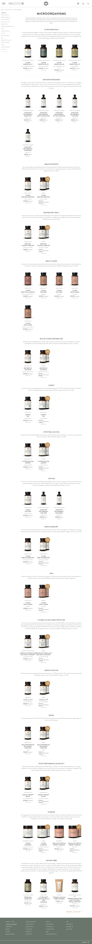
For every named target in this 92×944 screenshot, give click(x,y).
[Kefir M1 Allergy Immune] (28, 232)
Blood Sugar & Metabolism (7, 26)
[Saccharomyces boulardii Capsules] (28, 733)
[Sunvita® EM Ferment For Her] (75, 101)
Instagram (68, 926)
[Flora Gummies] (28, 831)
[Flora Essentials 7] (28, 51)
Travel (2, 44)
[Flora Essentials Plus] (43, 51)
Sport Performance (5, 47)
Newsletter (28, 931)
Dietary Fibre (4, 51)
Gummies (3, 49)
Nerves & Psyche (5, 42)
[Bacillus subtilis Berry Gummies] (59, 831)
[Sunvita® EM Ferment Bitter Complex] (59, 101)
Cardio (2, 28)
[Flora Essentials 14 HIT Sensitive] (75, 51)
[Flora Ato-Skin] (59, 279)
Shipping (8, 931)
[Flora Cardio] (28, 403)
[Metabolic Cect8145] (28, 356)
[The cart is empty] (88, 4)
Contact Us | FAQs (10, 921)
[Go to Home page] (46, 4)
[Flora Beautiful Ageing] (28, 279)
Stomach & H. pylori (6, 40)
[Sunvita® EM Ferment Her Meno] (28, 135)
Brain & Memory (5, 35)
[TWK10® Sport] (28, 783)
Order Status (9, 926)
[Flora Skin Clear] (28, 311)
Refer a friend (49, 924)
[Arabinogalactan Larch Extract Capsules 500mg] (75, 885)
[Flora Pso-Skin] (43, 279)
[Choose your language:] (78, 3)
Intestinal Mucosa (5, 31)
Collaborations (50, 929)
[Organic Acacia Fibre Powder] (59, 885)
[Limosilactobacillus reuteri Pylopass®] (28, 641)
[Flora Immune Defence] (28, 183)
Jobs (67, 921)
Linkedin (68, 929)
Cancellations (29, 924)
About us (48, 921)
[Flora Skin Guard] (75, 279)
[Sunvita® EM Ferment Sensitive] (28, 101)
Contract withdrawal (11, 924)
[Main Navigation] (3, 3)
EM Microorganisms (6, 17)
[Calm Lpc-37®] (28, 688)
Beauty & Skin (4, 24)
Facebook (68, 924)
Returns (8, 929)
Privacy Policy (29, 926)
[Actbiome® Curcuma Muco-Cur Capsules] (43, 885)
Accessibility (29, 934)
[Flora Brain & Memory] (28, 544)
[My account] (83, 3)
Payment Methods (10, 934)
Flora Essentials (5, 15)
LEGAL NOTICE (29, 929)
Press (47, 931)
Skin (2, 37)
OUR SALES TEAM (50, 926)
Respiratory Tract (5, 21)
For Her (3, 33)
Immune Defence (5, 19)
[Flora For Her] (28, 498)
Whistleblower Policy (51, 934)
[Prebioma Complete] (28, 885)
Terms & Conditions (31, 921)
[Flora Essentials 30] (59, 51)
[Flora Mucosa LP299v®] (28, 449)
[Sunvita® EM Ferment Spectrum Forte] (43, 101)
